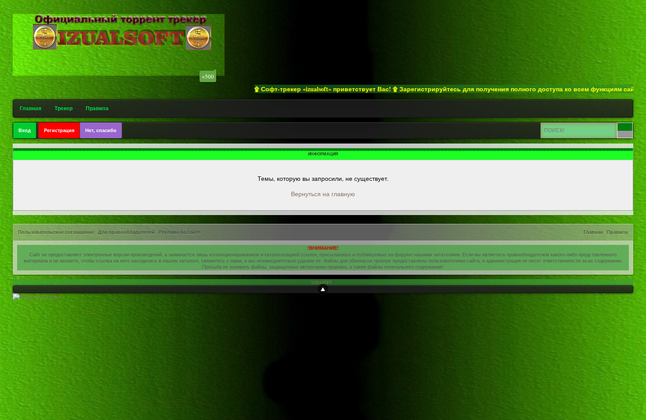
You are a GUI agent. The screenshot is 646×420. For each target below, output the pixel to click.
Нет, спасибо (100, 130)
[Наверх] (323, 289)
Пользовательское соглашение (56, 232)
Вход (24, 130)
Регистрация (59, 130)
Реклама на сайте (179, 232)
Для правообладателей (126, 232)
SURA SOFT (321, 282)
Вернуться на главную (323, 194)
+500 (208, 76)
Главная (30, 108)
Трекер (63, 108)
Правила (97, 108)
